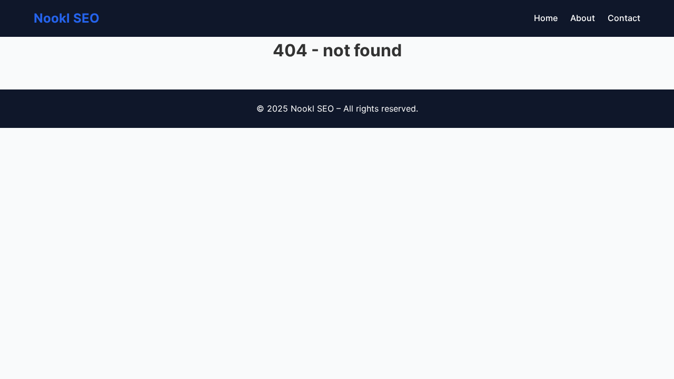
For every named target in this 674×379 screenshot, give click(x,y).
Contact (624, 18)
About (582, 18)
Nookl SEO (67, 18)
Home (546, 18)
